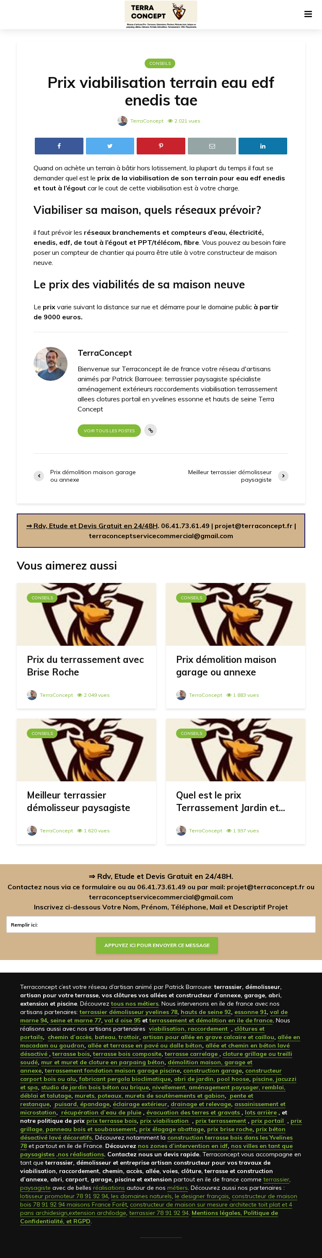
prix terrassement (220, 1120)
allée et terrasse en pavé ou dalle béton (145, 1045)
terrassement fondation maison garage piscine (112, 1070)
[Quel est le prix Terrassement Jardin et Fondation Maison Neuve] (235, 749)
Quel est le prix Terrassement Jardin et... (230, 801)
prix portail (268, 1120)
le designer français (202, 1196)
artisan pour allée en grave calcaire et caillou (208, 1037)
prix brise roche (229, 1129)
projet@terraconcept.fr (254, 525)
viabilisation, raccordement (189, 1028)
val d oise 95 (122, 1020)
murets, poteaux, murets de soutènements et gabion (150, 1095)
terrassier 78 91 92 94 (159, 1213)
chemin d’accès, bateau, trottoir (93, 1037)
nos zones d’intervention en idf (183, 1146)
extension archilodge (97, 1213)
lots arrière (261, 1112)
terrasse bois (71, 1054)
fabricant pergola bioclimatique (125, 1079)
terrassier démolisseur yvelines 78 (128, 1012)
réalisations (109, 1187)
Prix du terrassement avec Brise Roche (85, 666)
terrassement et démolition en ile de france (211, 1020)
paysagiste (35, 1187)
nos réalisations (81, 1154)
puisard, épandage (81, 1104)
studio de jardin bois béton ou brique (95, 1087)
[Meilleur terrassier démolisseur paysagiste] (86, 749)
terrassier (276, 1179)
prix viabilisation (165, 1120)
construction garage (212, 1070)
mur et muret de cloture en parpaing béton (102, 1062)
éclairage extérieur (140, 1104)
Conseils (160, 63)
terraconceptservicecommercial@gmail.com (161, 535)
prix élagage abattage (171, 1129)
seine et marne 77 (75, 1020)
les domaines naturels (141, 1196)
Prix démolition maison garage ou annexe (226, 666)
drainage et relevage (201, 1104)
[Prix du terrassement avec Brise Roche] (86, 613)
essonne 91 (250, 1012)
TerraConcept (146, 121)
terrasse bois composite (127, 1054)
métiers (177, 1187)
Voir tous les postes (109, 431)
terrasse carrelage (192, 1054)
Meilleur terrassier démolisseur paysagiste (78, 801)
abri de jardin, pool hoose (211, 1079)
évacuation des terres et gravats (194, 1112)
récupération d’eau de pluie (100, 1112)
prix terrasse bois (111, 1120)
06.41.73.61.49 (185, 525)
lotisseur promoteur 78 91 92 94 (64, 1196)
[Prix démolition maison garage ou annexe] (235, 613)
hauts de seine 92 (206, 1012)
